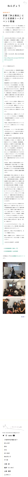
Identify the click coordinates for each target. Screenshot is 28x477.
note (10, 435)
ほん (5, 446)
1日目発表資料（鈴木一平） (11, 248)
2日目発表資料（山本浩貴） (11, 251)
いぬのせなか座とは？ (11, 439)
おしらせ (7, 443)
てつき (6, 460)
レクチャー (7, 475)
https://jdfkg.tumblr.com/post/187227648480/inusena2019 (14, 59)
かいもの (7, 453)
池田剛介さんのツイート (18, 256)
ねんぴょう (7, 456)
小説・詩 (7, 464)
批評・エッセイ (9, 467)
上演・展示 (7, 471)
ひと (5, 450)
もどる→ (23, 317)
